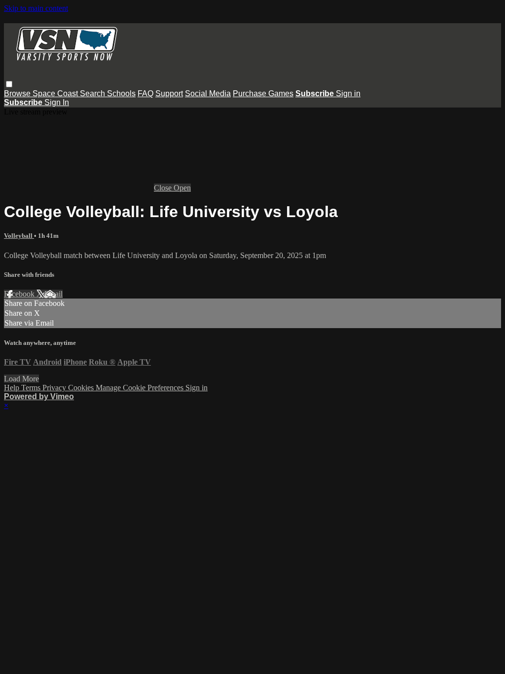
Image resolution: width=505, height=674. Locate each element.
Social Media (208, 93)
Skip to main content (36, 8)
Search (93, 93)
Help (12, 387)
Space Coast (56, 93)
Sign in (348, 93)
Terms (31, 387)
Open (182, 188)
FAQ (145, 93)
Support (169, 93)
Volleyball (19, 235)
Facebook (20, 294)
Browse (18, 93)
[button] (9, 84)
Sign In (56, 102)
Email (53, 294)
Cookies (82, 387)
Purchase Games (263, 93)
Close (164, 188)
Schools (121, 93)
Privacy (55, 387)
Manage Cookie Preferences (140, 387)
